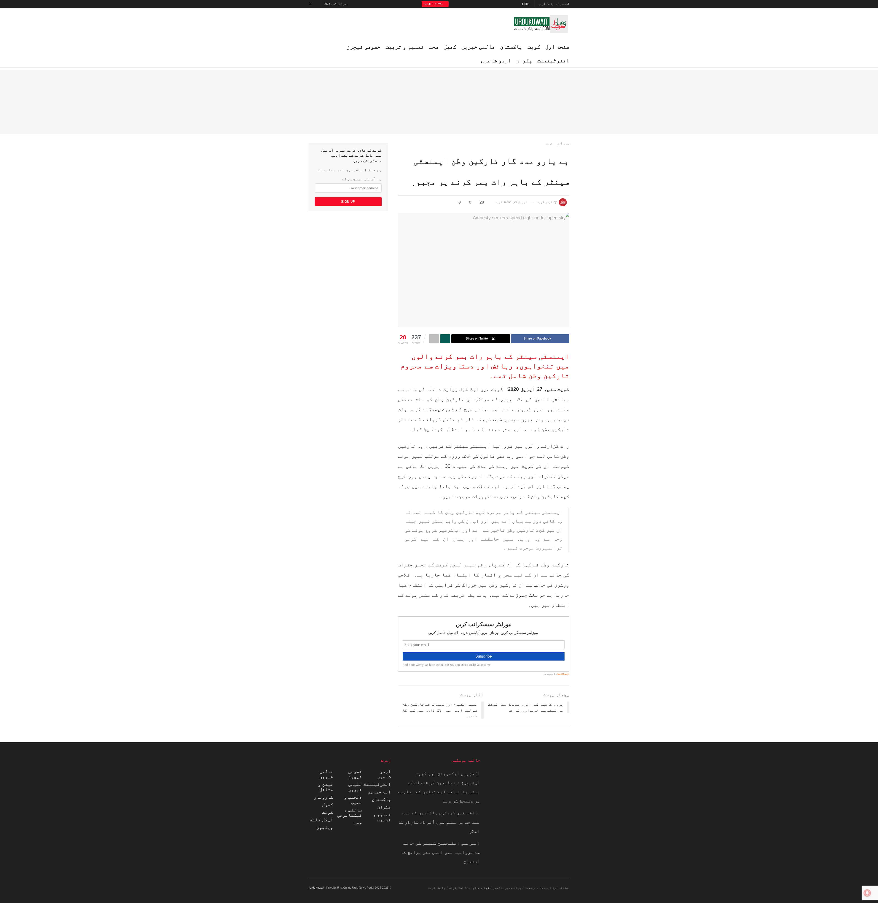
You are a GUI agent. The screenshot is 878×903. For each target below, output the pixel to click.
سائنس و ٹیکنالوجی (349, 812)
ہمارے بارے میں (537, 887)
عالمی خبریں (326, 774)
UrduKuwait (316, 887)
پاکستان (511, 47)
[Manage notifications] (867, 893)
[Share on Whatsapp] (445, 338)
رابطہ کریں (546, 3)
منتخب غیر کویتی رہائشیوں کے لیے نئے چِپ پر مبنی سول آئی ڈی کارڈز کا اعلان (439, 822)
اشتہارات (563, 3)
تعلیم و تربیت (382, 817)
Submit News (433, 4)
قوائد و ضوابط (478, 887)
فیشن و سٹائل (325, 787)
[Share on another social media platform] (434, 338)
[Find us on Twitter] (310, 4)
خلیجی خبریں (355, 787)
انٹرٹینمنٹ (553, 60)
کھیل (327, 804)
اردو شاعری (384, 774)
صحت (358, 822)
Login (526, 3)
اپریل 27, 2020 (516, 202)
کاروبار (323, 797)
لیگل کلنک (321, 819)
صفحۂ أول (563, 143)
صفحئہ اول (560, 887)
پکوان (524, 60)
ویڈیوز (325, 827)
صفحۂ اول (557, 47)
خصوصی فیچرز (355, 774)
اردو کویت (545, 202)
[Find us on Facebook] (316, 4)
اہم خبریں (379, 791)
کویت (533, 47)
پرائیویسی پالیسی (507, 887)
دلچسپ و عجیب (353, 799)
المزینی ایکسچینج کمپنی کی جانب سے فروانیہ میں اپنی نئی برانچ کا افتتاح (440, 852)
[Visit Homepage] (540, 24)
